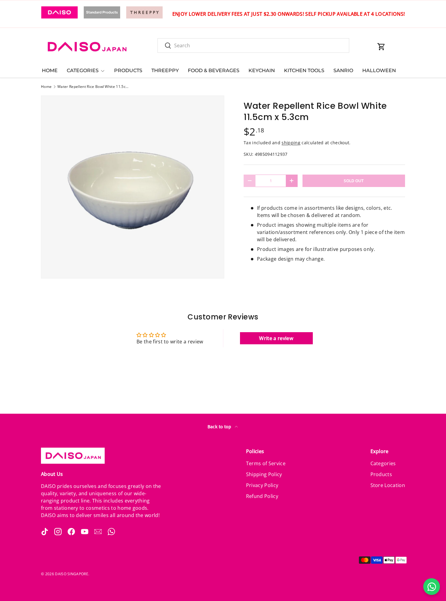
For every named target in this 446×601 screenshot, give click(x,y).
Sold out (354, 180)
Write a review (276, 338)
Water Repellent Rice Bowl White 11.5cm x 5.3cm (93, 86)
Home (46, 86)
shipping (291, 142)
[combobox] (253, 45)
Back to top (220, 426)
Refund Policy (262, 496)
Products (381, 474)
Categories (383, 463)
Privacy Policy (262, 485)
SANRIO (343, 70)
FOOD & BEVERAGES (213, 70)
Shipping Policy (264, 474)
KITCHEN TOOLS (304, 70)
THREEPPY (165, 70)
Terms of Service (266, 463)
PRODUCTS (128, 70)
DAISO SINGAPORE (71, 573)
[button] (381, 46)
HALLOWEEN (379, 70)
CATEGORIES (83, 70)
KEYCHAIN (261, 70)
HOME (50, 70)
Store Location (387, 485)
